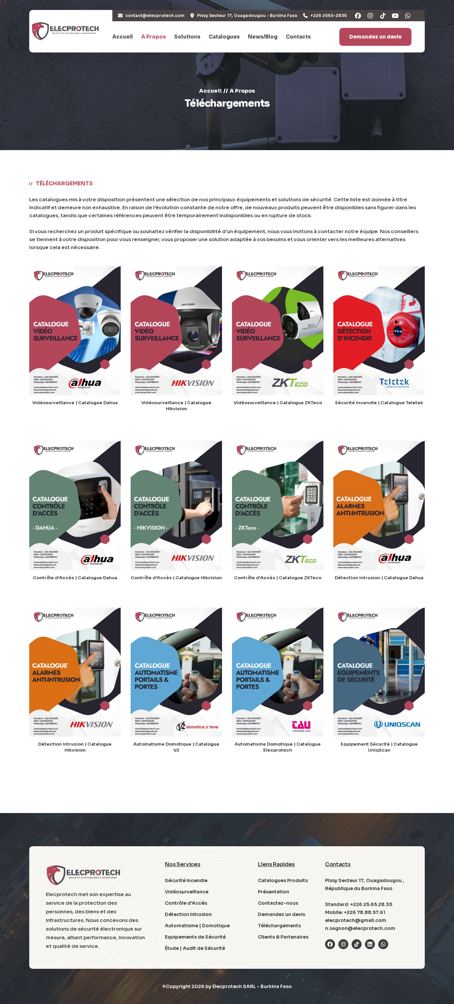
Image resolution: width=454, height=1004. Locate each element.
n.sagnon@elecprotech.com (360, 928)
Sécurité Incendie (186, 880)
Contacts (298, 37)
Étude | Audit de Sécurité (195, 948)
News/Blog (263, 37)
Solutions (187, 37)
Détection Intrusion (188, 914)
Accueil (122, 37)
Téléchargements (279, 926)
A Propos (153, 37)
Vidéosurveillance (186, 892)
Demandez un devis (375, 37)
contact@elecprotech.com (154, 15)
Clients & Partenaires (283, 937)
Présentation (273, 892)
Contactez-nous (278, 903)
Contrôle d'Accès (186, 903)
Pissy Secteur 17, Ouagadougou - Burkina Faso (247, 15)
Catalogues (224, 37)
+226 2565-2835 (328, 15)
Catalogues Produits (283, 880)
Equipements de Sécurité (195, 937)
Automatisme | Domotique (197, 926)
